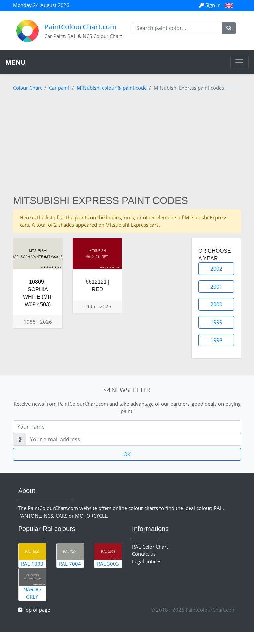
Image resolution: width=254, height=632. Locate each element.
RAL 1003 (32, 563)
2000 (216, 304)
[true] (229, 28)
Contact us (144, 554)
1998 (216, 340)
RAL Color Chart (150, 546)
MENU (15, 62)
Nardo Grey (32, 593)
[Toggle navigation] (239, 62)
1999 (216, 322)
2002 (216, 268)
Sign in (213, 5)
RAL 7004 (70, 563)
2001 (216, 286)
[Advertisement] (127, 145)
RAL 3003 (108, 563)
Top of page (36, 609)
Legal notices (146, 561)
